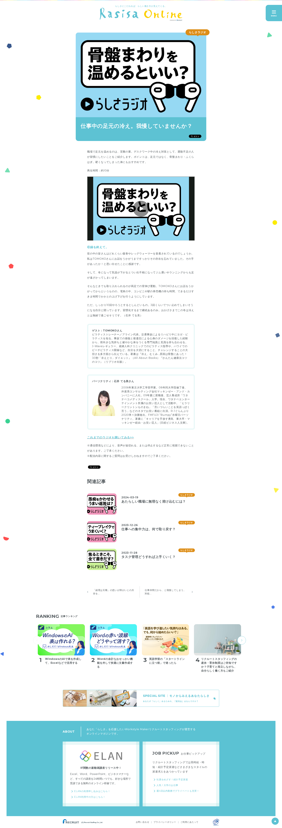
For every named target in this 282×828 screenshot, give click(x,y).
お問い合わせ (142, 822)
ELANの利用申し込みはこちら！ (92, 791)
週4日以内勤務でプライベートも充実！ (178, 790)
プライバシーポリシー (165, 822)
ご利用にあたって (189, 822)
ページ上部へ (275, 821)
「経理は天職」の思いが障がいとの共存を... (113, 592)
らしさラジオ (197, 32)
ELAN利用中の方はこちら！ (89, 796)
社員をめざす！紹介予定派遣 (172, 779)
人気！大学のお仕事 (167, 785)
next (241, 640)
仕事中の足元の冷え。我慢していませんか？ (137, 126)
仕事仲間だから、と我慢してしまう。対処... (165, 592)
